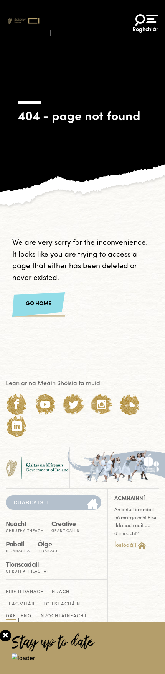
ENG (26, 616)
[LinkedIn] (17, 426)
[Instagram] (101, 405)
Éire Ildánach (25, 592)
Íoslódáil (125, 544)
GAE (11, 616)
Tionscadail (26, 566)
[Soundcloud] (130, 405)
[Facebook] (17, 405)
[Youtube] (45, 405)
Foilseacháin (61, 604)
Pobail (18, 546)
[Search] (92, 504)
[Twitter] (73, 405)
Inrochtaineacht (63, 616)
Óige (48, 546)
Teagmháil (21, 604)
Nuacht (25, 526)
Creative (65, 526)
